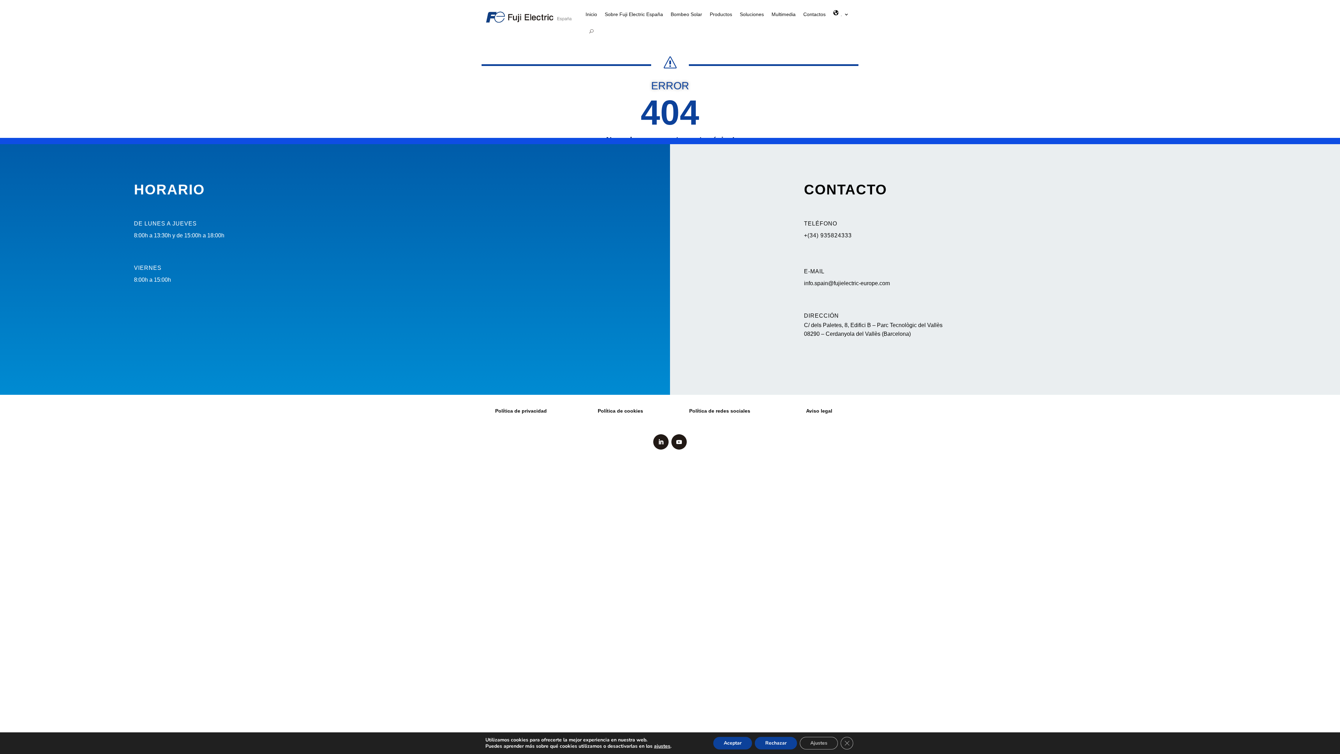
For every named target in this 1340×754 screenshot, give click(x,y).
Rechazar (776, 743)
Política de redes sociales (719, 411)
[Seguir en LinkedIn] (661, 442)
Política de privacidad (521, 411)
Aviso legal (819, 411)
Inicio (591, 14)
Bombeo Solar (686, 14)
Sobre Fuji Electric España (634, 14)
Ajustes (818, 743)
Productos (721, 14)
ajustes (662, 746)
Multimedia (784, 14)
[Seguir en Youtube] (679, 442)
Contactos (814, 14)
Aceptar (733, 743)
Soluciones (752, 14)
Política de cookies (620, 411)
